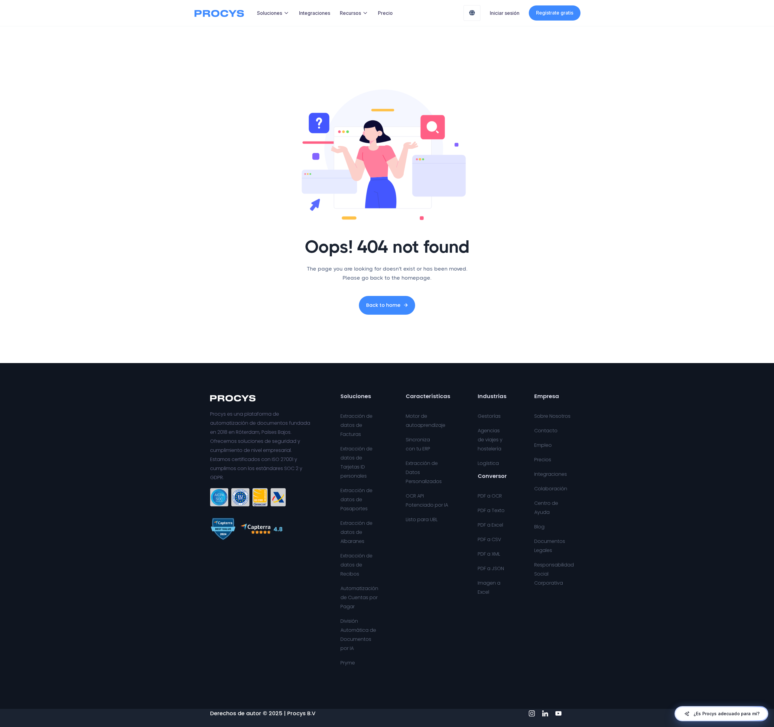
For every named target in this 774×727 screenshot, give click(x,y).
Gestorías (489, 416)
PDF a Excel (490, 524)
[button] (273, 13)
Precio (385, 13)
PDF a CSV (489, 539)
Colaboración (550, 488)
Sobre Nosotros (552, 416)
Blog (539, 526)
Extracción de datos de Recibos (356, 564)
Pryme (347, 662)
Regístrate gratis (554, 13)
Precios (542, 459)
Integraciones (314, 13)
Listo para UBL (421, 519)
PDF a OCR (490, 495)
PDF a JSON (491, 568)
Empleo (543, 445)
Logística (488, 463)
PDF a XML (489, 553)
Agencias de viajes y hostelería (490, 439)
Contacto (546, 430)
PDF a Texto (491, 510)
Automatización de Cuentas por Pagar (359, 597)
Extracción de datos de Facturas (356, 425)
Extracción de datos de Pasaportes (356, 499)
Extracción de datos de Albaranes (356, 532)
